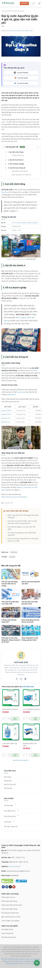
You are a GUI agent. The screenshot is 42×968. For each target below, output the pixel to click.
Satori (29, 487)
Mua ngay (15, 718)
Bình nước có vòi (21, 961)
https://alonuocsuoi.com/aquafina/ (14, 497)
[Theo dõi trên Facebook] (16, 679)
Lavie (25, 487)
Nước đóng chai (13, 959)
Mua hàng (20, 11)
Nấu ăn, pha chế (10, 784)
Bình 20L (4, 959)
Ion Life (34, 487)
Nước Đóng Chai (10, 816)
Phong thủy (8, 788)
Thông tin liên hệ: (18, 155)
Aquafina (4, 192)
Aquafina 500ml (6, 410)
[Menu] (39, 3)
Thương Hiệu (8, 805)
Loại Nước (7, 822)
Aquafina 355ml (6, 414)
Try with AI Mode (22, 83)
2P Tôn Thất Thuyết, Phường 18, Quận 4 (25, 223)
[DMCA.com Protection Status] (7, 881)
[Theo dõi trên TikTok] (21, 679)
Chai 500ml (14, 963)
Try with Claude (22, 78)
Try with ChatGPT (22, 73)
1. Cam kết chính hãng (14, 152)
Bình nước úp (31, 961)
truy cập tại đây (22, 392)
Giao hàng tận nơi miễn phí (21, 175)
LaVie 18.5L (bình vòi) (9, 743)
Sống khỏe (8, 781)
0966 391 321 (17, 226)
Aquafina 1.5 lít (5, 418)
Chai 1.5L (22, 963)
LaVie (27, 959)
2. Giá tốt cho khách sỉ (14, 160)
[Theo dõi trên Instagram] (6, 887)
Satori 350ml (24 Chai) (10, 709)
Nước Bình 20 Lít (9, 811)
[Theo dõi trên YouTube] (13, 887)
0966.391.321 (11, 394)
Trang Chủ (5, 11)
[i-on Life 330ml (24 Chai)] (31, 697)
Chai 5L (28, 963)
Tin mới (12, 11)
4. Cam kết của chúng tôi (15, 168)
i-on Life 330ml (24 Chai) (31, 709)
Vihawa (19, 487)
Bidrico (3, 490)
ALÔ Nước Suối (27, 31)
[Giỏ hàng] (33, 3)
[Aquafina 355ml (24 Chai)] (31, 732)
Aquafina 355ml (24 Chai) (30, 744)
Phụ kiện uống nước (11, 826)
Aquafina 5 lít (5, 422)
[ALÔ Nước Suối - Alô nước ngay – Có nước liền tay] (9, 3)
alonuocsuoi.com (14, 866)
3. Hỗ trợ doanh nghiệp (14, 164)
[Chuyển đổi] (15, 805)
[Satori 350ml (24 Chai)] (10, 697)
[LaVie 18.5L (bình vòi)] (10, 732)
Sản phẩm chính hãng (19, 171)
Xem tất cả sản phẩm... (21, 760)
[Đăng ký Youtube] (25, 679)
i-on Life (32, 959)
